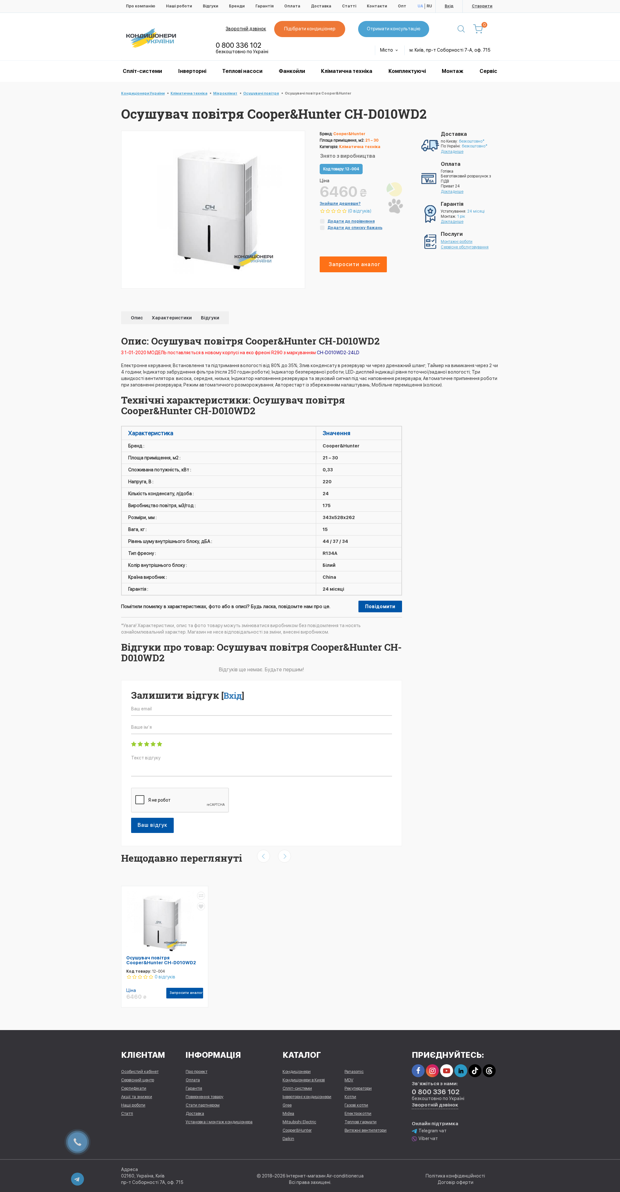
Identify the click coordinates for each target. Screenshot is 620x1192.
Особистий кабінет (140, 1071)
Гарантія (264, 6)
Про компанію (140, 6)
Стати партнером (203, 1105)
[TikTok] (475, 1070)
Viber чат (428, 1138)
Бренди (237, 6)
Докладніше (452, 151)
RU (429, 6)
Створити (482, 6)
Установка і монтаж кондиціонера (219, 1121)
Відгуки (210, 6)
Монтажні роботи (456, 241)
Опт (402, 6)
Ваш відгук (152, 825)
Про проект (196, 1071)
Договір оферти (455, 1182)
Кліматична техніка (346, 71)
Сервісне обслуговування (465, 247)
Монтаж (452, 71)
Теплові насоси (242, 71)
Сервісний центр (137, 1079)
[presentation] (263, 856)
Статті (349, 6)
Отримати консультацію (393, 28)
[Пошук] (461, 29)
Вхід (449, 6)
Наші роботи (179, 6)
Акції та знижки (136, 1096)
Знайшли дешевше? (340, 203)
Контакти (377, 6)
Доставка (321, 6)
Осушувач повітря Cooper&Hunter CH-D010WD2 (161, 960)
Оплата (292, 6)
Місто (387, 50)
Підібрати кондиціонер (310, 28)
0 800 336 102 (238, 45)
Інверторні (192, 71)
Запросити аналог (354, 264)
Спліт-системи (142, 71)
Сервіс (488, 71)
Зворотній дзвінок (246, 28)
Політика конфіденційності (455, 1175)
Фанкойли (292, 71)
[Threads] (489, 1070)
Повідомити (380, 606)
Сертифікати (133, 1088)
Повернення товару (204, 1096)
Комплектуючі (407, 71)
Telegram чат (432, 1130)
